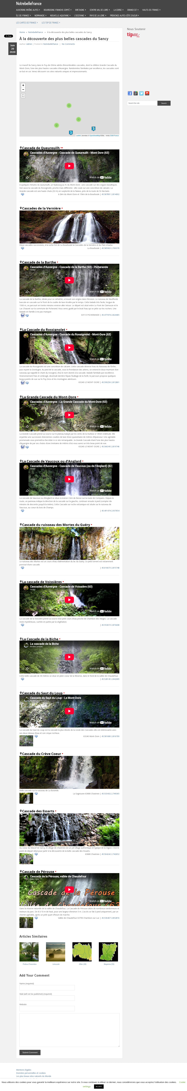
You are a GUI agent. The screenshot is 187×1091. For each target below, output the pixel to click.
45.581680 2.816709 (110, 736)
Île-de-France (23, 15)
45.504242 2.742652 (110, 854)
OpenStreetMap (95, 135)
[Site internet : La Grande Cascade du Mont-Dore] (23, 448)
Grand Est (132, 9)
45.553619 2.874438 (110, 625)
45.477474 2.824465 (110, 315)
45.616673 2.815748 (110, 567)
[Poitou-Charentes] (29, 950)
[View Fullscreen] (23, 96)
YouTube (147, 93)
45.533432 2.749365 (110, 793)
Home (22, 32)
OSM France (114, 135)
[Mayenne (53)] (109, 950)
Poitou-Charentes (29, 964)
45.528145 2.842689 (110, 679)
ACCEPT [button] (99, 1086)
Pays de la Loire (98, 15)
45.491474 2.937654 (110, 510)
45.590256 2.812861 (110, 382)
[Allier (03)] (82, 950)
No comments (68, 44)
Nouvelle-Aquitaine (60, 15)
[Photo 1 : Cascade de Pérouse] (26, 927)
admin (29, 44)
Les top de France (51, 22)
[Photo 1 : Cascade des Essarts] (26, 863)
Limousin (56, 964)
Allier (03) (82, 964)
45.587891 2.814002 (110, 194)
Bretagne (80, 9)
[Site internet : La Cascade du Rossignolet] (23, 384)
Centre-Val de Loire (100, 9)
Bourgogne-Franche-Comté (57, 9)
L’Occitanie (80, 15)
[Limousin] (56, 950)
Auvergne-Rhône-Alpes (28, 9)
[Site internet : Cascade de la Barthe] (23, 316)
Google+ (135, 93)
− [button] (23, 89)
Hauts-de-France (151, 9)
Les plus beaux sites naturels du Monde (33, 1076)
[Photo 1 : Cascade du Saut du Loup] (26, 745)
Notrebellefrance (28, 3)
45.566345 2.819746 (110, 446)
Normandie (40, 15)
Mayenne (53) (109, 964)
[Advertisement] (69, 54)
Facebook (130, 93)
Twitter (141, 93)
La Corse (118, 9)
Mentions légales (23, 1069)
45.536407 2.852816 (110, 918)
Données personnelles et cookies (31, 1073)
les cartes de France (27, 22)
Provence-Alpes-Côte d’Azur (124, 15)
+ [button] (23, 85)
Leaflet (78, 135)
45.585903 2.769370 (110, 248)
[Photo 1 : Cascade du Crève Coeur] (26, 803)
